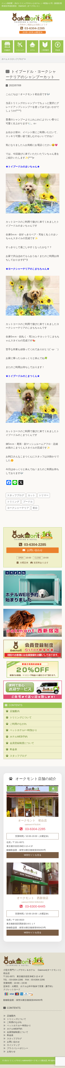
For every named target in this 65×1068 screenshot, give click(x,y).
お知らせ (11, 1051)
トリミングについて (21, 717)
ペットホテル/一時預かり (23, 730)
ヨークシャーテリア (18, 508)
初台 (35, 508)
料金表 (13, 749)
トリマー (44, 495)
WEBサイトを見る (32, 855)
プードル (28, 501)
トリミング (13, 501)
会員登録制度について (22, 743)
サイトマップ (13, 1045)
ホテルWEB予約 (19, 736)
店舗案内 (15, 711)
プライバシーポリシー (17, 1048)
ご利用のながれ (18, 724)
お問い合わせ (34, 550)
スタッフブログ (15, 495)
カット (31, 495)
